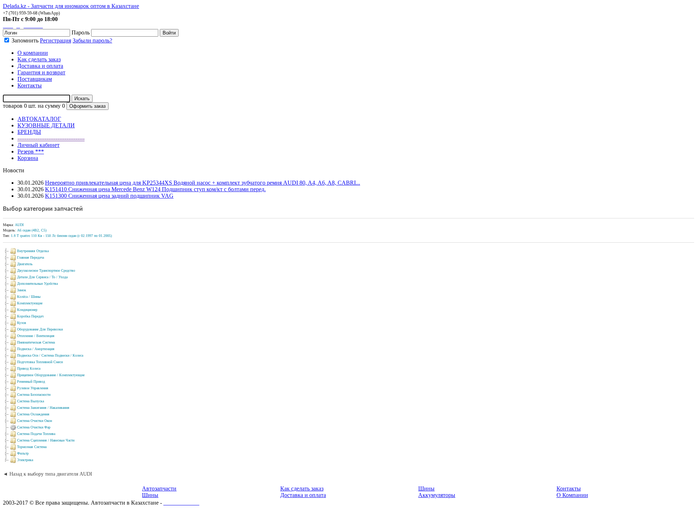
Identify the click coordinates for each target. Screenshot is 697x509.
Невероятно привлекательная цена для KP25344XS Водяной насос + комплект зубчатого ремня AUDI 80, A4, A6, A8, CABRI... (202, 183)
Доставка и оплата (303, 495)
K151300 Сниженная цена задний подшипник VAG (109, 196)
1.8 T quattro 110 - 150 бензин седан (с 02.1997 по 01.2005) (61, 236)
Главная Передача (30, 257)
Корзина (27, 158)
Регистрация (55, 40)
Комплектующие (29, 303)
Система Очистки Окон (34, 421)
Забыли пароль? (92, 40)
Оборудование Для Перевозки (40, 329)
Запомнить (24, 40)
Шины (150, 495)
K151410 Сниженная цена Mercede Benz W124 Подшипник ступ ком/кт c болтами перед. (155, 189)
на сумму (49, 106)
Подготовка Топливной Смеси (40, 362)
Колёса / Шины (29, 297)
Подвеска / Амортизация (35, 349)
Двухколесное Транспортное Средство (46, 270)
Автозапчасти (159, 488)
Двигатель (25, 264)
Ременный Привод (31, 381)
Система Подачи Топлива (36, 434)
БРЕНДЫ (29, 132)
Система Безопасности (33, 395)
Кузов (21, 323)
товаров (13, 106)
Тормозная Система (31, 447)
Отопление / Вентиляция (35, 336)
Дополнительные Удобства (37, 284)
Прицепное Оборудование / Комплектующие (51, 375)
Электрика (25, 460)
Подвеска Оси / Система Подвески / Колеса (50, 355)
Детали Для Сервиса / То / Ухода (42, 277)
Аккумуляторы (436, 495)
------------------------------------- (51, 138)
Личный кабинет (38, 145)
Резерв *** (30, 151)
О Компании (572, 495)
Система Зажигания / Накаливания (43, 408)
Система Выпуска (30, 401)
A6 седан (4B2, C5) (31, 230)
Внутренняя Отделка (33, 251)
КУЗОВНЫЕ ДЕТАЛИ (46, 125)
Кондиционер (27, 310)
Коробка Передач (30, 316)
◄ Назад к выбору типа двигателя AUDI (47, 474)
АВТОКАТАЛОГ (39, 119)
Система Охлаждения (33, 414)
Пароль (81, 32)
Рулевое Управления (32, 388)
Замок (21, 290)
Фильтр (23, 453)
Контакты (569, 488)
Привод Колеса (28, 368)
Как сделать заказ (301, 488)
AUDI (19, 225)
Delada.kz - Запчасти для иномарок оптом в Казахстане (71, 6)
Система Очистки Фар (33, 427)
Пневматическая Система (36, 342)
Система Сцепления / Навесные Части (45, 440)
